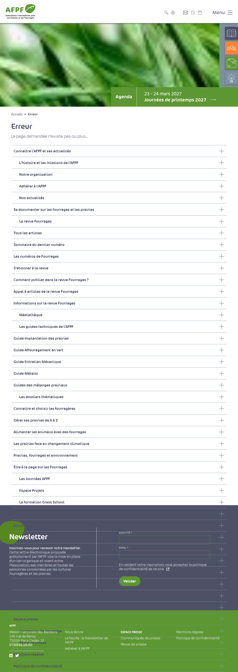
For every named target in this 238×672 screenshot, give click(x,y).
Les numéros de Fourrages (36, 256)
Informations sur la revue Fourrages (44, 303)
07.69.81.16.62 (20, 644)
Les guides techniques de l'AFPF (46, 326)
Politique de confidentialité (38, 666)
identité (125, 533)
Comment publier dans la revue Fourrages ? (51, 279)
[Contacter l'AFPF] (187, 12)
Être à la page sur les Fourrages (40, 467)
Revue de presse (134, 644)
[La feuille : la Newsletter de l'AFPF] (194, 12)
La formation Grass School (42, 502)
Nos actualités (31, 197)
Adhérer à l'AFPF (32, 186)
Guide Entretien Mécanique (37, 361)
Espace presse (26, 619)
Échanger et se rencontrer (36, 525)
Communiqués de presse (140, 638)
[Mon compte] (176, 12)
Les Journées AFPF (34, 478)
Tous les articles (28, 233)
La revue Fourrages (35, 221)
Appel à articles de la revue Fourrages (46, 291)
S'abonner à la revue (31, 268)
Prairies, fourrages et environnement (46, 455)
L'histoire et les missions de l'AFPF (48, 162)
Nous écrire (74, 632)
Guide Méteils (26, 373)
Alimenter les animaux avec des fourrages (50, 432)
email (123, 548)
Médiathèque (30, 314)
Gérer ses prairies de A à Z (36, 420)
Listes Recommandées (38, 513)
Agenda (124, 97)
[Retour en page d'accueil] (20, 11)
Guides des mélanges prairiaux (40, 385)
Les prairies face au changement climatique (51, 443)
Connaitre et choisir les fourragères (44, 408)
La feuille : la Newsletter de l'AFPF (43, 595)
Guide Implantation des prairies (41, 338)
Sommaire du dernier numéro (39, 244)
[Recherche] (167, 12)
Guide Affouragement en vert (38, 350)
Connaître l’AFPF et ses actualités (42, 151)
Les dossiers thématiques (41, 396)
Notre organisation (35, 174)
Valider (129, 581)
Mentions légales (189, 632)
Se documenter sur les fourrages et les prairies (54, 209)
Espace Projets (31, 490)
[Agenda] (203, 12)
